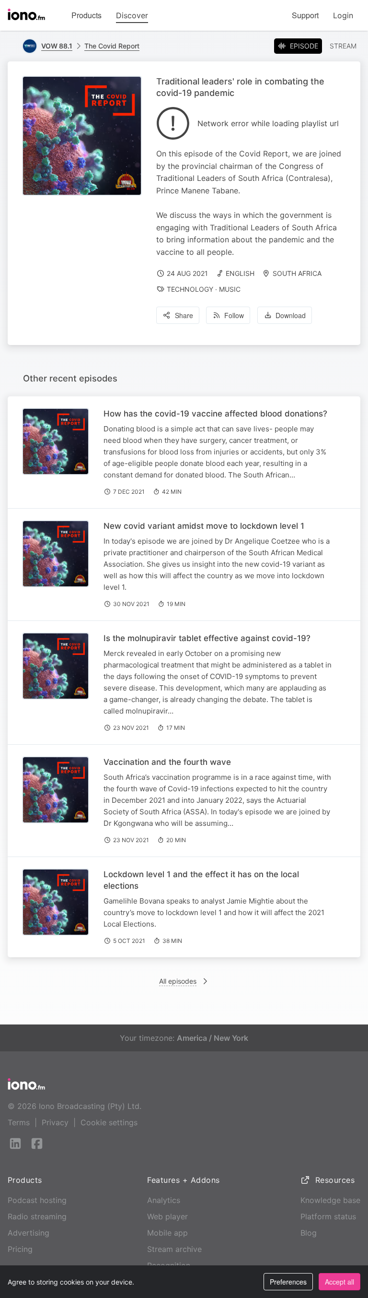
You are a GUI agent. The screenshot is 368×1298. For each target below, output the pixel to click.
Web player (167, 1216)
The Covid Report (111, 46)
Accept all (339, 1281)
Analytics (163, 1200)
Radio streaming (37, 1216)
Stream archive (174, 1249)
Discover (132, 15)
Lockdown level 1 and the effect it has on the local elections (201, 880)
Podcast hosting (37, 1200)
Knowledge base (330, 1200)
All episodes (177, 981)
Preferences (288, 1281)
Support (305, 15)
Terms (19, 1122)
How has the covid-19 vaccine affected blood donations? (215, 413)
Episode (304, 46)
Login (343, 15)
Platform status (328, 1216)
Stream (343, 46)
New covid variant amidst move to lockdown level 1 (204, 526)
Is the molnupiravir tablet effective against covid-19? (207, 638)
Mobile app (167, 1233)
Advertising (28, 1233)
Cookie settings (109, 1122)
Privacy (55, 1122)
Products (86, 15)
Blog (308, 1233)
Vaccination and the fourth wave (167, 762)
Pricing (20, 1249)
